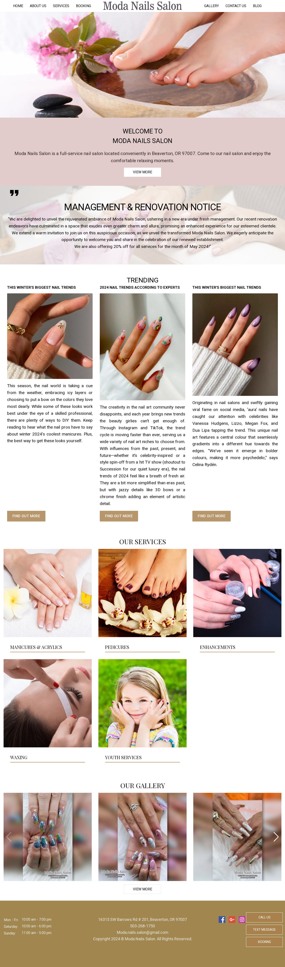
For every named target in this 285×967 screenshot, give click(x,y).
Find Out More (26, 516)
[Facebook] (222, 919)
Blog (257, 6)
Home (18, 6)
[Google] (232, 919)
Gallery (211, 6)
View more (142, 172)
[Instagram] (242, 919)
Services (61, 6)
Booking (83, 6)
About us (38, 6)
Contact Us (236, 6)
